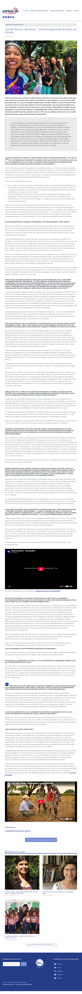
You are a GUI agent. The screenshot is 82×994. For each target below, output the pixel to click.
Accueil (26, 10)
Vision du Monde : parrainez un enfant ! (41, 840)
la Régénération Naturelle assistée (17, 831)
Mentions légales (8, 984)
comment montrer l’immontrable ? (48, 591)
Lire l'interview (11, 895)
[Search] (24, 964)
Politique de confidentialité (23, 984)
